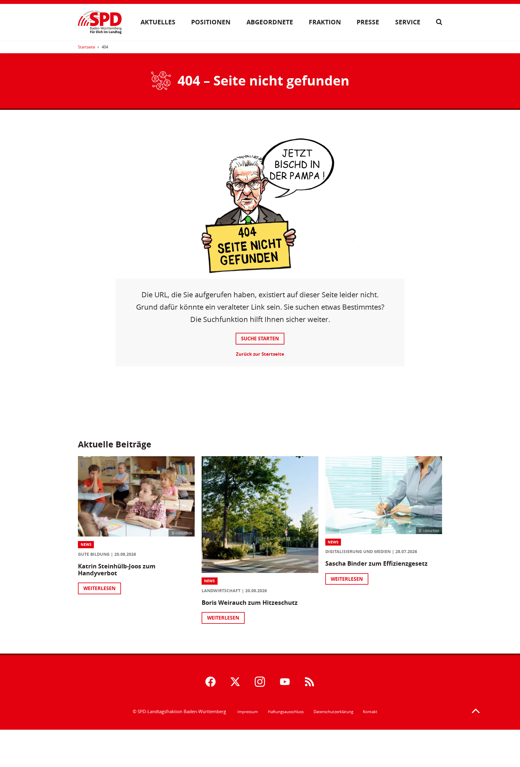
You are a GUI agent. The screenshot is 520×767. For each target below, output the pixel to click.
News (86, 544)
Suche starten (260, 338)
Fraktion (325, 22)
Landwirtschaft (221, 590)
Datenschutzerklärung (333, 711)
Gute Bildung (94, 554)
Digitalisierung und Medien (358, 551)
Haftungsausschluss (286, 711)
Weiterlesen (99, 588)
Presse (368, 22)
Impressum (247, 711)
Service (407, 22)
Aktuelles (158, 22)
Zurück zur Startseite (260, 354)
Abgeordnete (269, 22)
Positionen (211, 22)
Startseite (86, 47)
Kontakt (370, 711)
